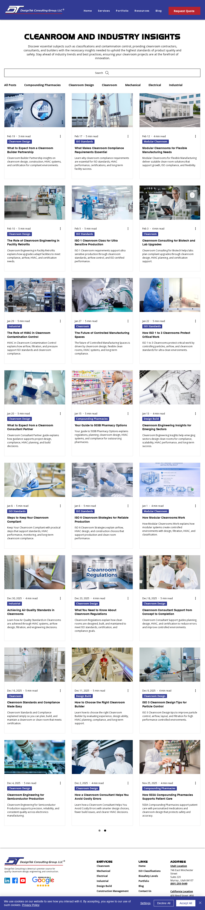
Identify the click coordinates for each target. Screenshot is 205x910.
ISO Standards (84, 141)
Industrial (14, 326)
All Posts (10, 85)
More (172, 85)
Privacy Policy (30, 905)
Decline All (163, 903)
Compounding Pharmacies (42, 85)
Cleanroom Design (81, 85)
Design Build (151, 418)
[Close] (200, 903)
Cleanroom (109, 85)
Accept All (186, 903)
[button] (141, 11)
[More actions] (61, 136)
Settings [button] (145, 903)
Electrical (155, 85)
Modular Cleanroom (155, 141)
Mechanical (133, 85)
